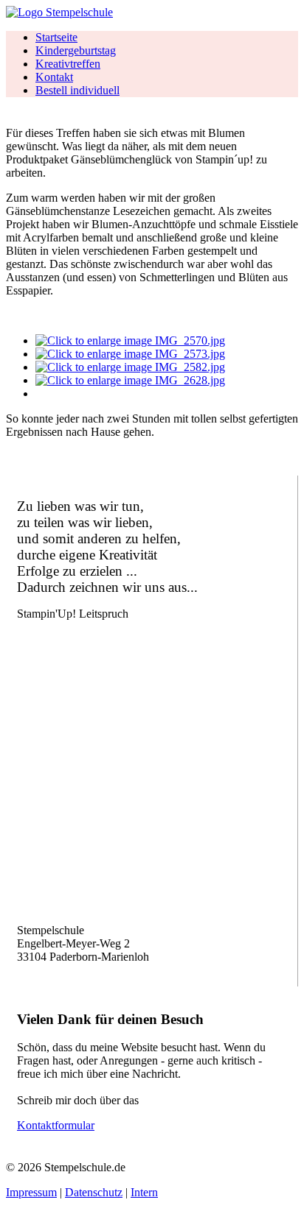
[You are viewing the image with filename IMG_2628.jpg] (130, 380)
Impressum (31, 1192)
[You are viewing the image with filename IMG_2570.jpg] (130, 340)
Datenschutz (93, 1192)
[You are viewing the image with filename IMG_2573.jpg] (130, 353)
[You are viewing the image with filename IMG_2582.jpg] (130, 367)
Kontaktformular (55, 1125)
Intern (144, 1192)
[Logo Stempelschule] (59, 12)
